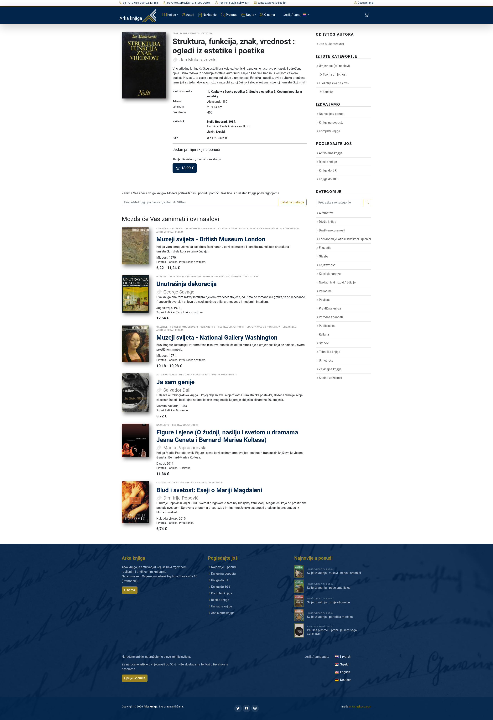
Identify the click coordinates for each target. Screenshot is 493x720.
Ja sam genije (175, 382)
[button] (367, 15)
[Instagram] (255, 708)
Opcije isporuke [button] (134, 678)
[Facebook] (246, 708)
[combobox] (200, 202)
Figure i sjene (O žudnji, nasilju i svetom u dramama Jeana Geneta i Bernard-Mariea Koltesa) (227, 436)
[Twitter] (238, 708)
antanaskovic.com (360, 706)
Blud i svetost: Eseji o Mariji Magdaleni (209, 490)
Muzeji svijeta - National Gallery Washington (217, 337)
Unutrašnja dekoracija (186, 284)
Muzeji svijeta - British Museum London (210, 239)
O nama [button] (129, 590)
